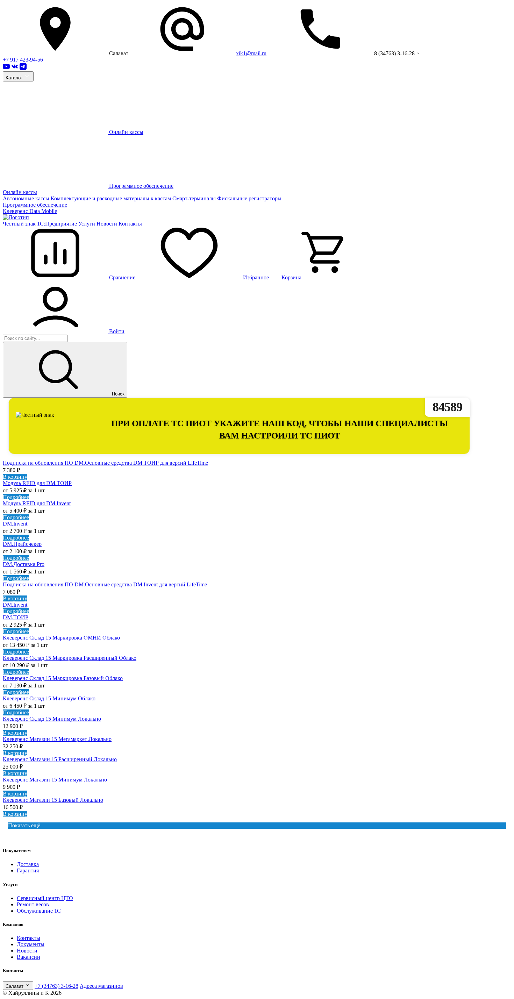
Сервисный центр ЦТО (45, 898)
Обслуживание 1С (39, 911)
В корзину (15, 477)
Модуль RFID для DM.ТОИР (37, 483)
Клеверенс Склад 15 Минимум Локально (52, 719)
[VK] (14, 68)
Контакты (130, 224)
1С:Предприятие (57, 224)
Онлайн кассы (20, 192)
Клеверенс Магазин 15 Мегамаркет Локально (57, 739)
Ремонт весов (33, 904)
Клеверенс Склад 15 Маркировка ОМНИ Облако (61, 638)
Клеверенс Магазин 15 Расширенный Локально (60, 759)
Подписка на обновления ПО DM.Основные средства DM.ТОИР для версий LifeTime (105, 463)
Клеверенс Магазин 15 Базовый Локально (53, 800)
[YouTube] (6, 68)
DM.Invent (15, 524)
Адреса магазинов (101, 986)
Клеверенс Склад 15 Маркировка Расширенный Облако (69, 658)
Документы (30, 944)
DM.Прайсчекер (22, 544)
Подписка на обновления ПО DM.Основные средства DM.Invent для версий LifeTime (105, 584)
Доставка (28, 864)
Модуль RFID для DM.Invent (37, 503)
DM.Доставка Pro (23, 564)
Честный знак (19, 224)
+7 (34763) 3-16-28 (56, 986)
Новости (107, 224)
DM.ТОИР (15, 617)
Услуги (86, 224)
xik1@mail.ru (251, 53)
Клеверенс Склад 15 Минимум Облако (49, 698)
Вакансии (28, 957)
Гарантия (28, 870)
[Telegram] (23, 68)
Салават (15, 986)
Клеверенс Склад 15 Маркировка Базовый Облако (63, 678)
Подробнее (16, 497)
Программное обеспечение (35, 205)
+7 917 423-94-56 (23, 60)
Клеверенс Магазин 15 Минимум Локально (55, 780)
